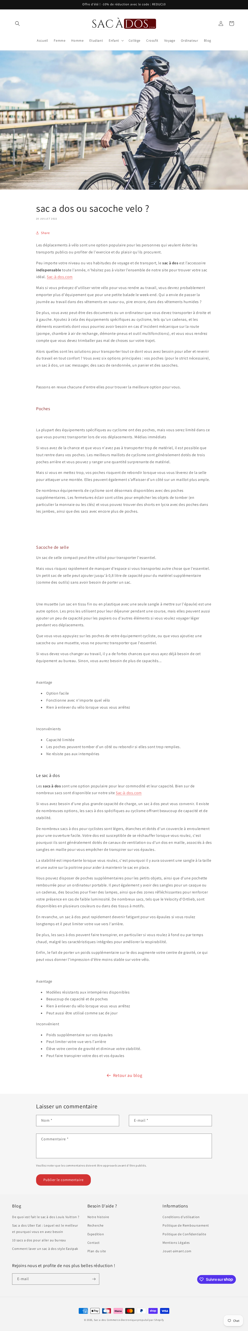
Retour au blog (127, 1075)
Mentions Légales (176, 1242)
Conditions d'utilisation (181, 1217)
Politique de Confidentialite (184, 1234)
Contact (93, 1242)
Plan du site (96, 1251)
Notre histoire (98, 1217)
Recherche (95, 1225)
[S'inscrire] (93, 1279)
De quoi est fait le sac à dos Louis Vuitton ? (45, 1217)
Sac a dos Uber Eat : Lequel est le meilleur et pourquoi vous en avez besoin (45, 1228)
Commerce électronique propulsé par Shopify (135, 1320)
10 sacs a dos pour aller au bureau (39, 1240)
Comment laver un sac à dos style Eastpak (45, 1248)
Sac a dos (100, 1320)
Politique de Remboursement (186, 1225)
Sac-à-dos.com (60, 276)
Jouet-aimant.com (177, 1251)
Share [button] (45, 233)
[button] (17, 23)
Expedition (95, 1234)
